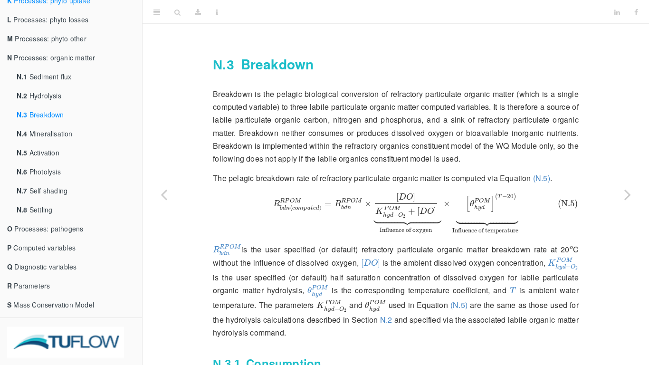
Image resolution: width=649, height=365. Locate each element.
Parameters (28, 285)
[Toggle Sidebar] (156, 12)
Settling (34, 209)
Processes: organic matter (51, 57)
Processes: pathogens (45, 228)
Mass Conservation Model (50, 304)
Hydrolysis (39, 95)
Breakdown (40, 114)
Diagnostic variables (41, 266)
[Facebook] (636, 12)
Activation (38, 152)
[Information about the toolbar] (217, 12)
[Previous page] (164, 194)
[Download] (198, 12)
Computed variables (41, 247)
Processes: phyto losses (47, 19)
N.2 (386, 319)
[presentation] (396, 213)
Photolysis (39, 171)
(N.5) (541, 178)
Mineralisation (45, 133)
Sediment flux (44, 76)
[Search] (177, 12)
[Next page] (627, 194)
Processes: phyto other (46, 38)
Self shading (42, 190)
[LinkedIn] (617, 12)
